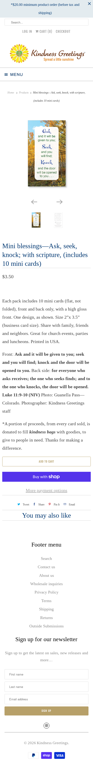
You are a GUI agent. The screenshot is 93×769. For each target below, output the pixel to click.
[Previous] (34, 201)
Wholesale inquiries (46, 584)
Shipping (46, 609)
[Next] (59, 201)
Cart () (45, 31)
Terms (46, 600)
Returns (46, 617)
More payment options (46, 490)
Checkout (63, 31)
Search (46, 558)
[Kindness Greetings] (46, 53)
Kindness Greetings (52, 743)
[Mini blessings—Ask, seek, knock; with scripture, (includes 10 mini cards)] (46, 153)
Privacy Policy (46, 592)
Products (24, 92)
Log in (27, 31)
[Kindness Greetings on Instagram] (46, 726)
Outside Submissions (46, 626)
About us (46, 575)
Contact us (46, 567)
